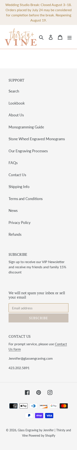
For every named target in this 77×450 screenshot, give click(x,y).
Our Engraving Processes (28, 151)
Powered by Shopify (42, 435)
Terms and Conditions (26, 198)
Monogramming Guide (26, 127)
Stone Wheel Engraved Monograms (37, 139)
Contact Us (17, 175)
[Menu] (69, 37)
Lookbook (17, 103)
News (13, 210)
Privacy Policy (20, 222)
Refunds (15, 234)
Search (14, 91)
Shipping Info (19, 186)
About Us (16, 115)
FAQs (13, 162)
